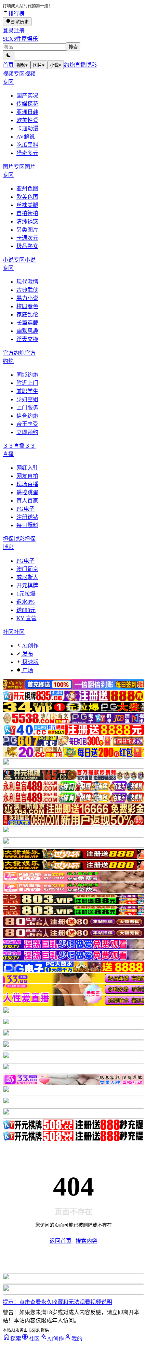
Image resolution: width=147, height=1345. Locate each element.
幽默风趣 (27, 331)
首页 (8, 65)
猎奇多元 (27, 153)
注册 (19, 31)
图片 (38, 65)
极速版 (30, 662)
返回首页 (60, 1241)
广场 (27, 670)
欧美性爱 (27, 120)
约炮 (69, 65)
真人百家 (27, 501)
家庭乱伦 (27, 314)
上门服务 (27, 407)
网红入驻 (27, 468)
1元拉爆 (26, 594)
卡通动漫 (27, 128)
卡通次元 (27, 238)
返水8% (25, 602)
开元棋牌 (27, 585)
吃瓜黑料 (27, 145)
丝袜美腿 (27, 205)
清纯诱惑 (27, 221)
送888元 (26, 610)
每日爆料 (27, 525)
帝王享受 (27, 424)
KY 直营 (26, 618)
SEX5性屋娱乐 (20, 39)
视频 (22, 65)
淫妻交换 (27, 339)
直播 (80, 65)
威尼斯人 (27, 577)
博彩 (91, 65)
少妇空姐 (27, 399)
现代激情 (27, 282)
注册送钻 (27, 517)
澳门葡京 (27, 569)
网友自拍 (27, 476)
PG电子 (25, 509)
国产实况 (27, 96)
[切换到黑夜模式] (8, 55)
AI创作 (30, 646)
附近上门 (27, 383)
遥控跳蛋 (27, 492)
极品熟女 (27, 246)
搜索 (73, 47)
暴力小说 (27, 298)
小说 (55, 65)
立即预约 (27, 432)
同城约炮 (27, 375)
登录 (8, 31)
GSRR (34, 1330)
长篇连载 (27, 323)
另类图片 (27, 230)
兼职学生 (27, 391)
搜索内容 (86, 1241)
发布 (27, 654)
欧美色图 (27, 197)
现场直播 (27, 484)
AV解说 (25, 137)
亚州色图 (27, 189)
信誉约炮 (27, 416)
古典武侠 (27, 290)
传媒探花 (27, 104)
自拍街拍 (27, 213)
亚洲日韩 (27, 112)
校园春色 (27, 306)
